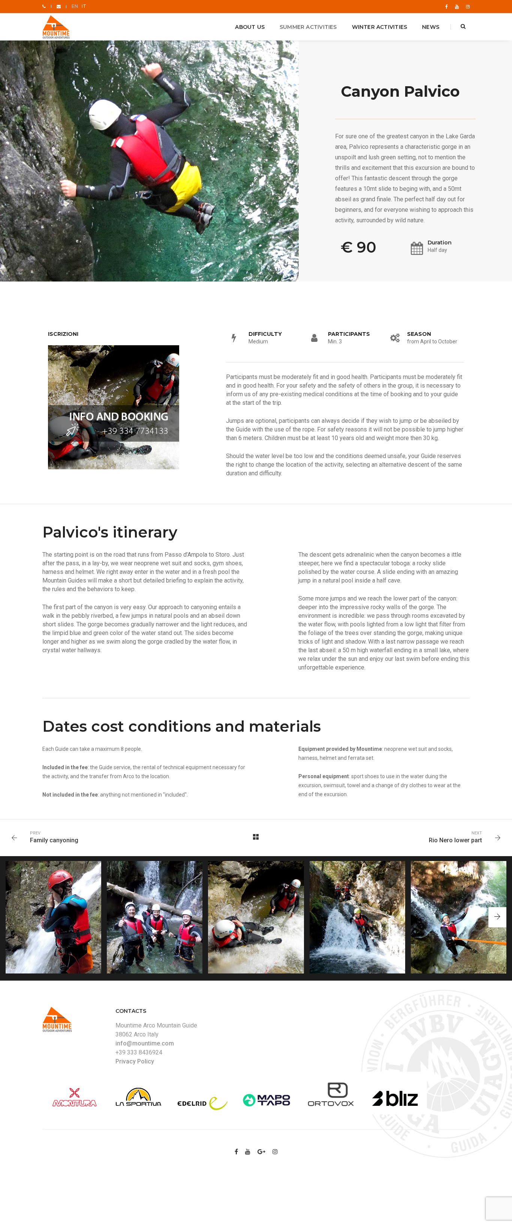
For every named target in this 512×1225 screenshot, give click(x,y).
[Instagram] (466, 6)
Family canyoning (54, 840)
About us (250, 27)
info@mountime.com (144, 1043)
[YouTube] (457, 6)
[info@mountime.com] (59, 6)
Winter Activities (379, 27)
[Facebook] (446, 6)
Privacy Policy (134, 1061)
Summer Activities (308, 27)
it (84, 6)
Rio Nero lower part (455, 840)
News (430, 27)
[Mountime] (57, 27)
